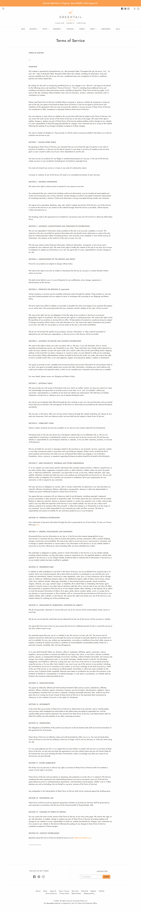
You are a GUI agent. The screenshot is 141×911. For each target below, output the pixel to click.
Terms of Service (51, 893)
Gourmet (57, 29)
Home (45, 891)
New (23, 29)
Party (92, 29)
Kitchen (70, 29)
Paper (81, 29)
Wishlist (101, 891)
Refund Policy (76, 893)
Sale (118, 29)
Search (38, 891)
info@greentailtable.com (82, 838)
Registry (93, 891)
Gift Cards (84, 891)
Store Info (75, 891)
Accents (33, 29)
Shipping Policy (89, 893)
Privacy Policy (64, 893)
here (37, 524)
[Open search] (3, 9)
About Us (53, 891)
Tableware (105, 29)
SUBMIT (106, 877)
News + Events (64, 891)
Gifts (45, 29)
